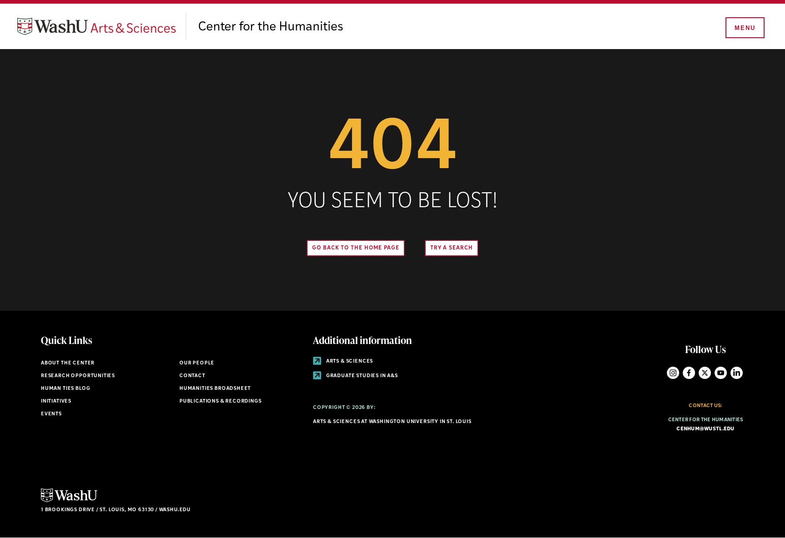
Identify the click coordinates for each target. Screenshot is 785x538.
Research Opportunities (78, 376)
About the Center (67, 363)
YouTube (721, 373)
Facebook (689, 373)
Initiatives (56, 401)
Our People (196, 363)
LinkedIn (736, 373)
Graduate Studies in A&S (361, 376)
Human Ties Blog (65, 388)
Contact (192, 376)
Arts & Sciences (349, 361)
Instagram (673, 373)
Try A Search (451, 248)
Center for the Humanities (270, 27)
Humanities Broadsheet (215, 388)
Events (51, 414)
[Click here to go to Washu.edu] (69, 500)
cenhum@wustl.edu (705, 429)
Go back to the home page (355, 248)
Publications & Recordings (220, 401)
